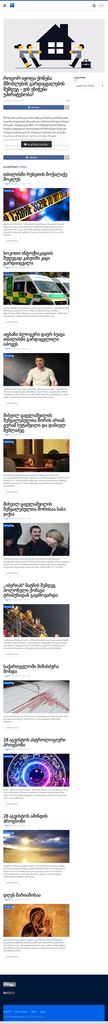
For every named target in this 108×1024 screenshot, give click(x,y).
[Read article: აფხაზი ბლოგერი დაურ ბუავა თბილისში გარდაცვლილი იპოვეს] (36, 369)
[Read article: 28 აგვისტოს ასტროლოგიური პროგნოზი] (36, 770)
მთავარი (8, 191)
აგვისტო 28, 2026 (19, 184)
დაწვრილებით (13, 241)
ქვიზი (33, 1011)
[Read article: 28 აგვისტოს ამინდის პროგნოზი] (36, 846)
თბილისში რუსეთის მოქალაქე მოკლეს (35, 176)
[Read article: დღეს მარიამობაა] (36, 920)
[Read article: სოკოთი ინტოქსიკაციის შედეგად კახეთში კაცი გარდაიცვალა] (36, 288)
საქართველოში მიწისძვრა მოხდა (31, 668)
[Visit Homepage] (12, 5)
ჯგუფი (43, 1011)
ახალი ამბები (21, 1011)
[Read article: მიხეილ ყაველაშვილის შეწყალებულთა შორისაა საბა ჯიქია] (36, 539)
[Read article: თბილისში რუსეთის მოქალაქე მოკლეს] (36, 204)
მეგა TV (7, 184)
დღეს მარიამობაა (21, 895)
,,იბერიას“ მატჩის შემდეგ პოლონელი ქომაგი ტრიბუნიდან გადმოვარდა (30, 590)
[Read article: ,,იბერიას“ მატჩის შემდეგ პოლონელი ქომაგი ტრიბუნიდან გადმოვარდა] (36, 620)
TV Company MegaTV (17, 1017)
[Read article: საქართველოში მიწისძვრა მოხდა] (36, 696)
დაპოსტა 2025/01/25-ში (13, 100)
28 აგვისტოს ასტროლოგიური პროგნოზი (34, 742)
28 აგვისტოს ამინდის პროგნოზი (25, 818)
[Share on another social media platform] (67, 107)
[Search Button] (94, 5)
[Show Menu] (4, 5)
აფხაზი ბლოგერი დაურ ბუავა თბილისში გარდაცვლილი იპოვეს (34, 339)
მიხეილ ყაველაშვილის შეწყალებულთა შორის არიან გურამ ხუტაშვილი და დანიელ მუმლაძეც (34, 422)
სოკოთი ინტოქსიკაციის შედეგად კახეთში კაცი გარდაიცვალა (28, 258)
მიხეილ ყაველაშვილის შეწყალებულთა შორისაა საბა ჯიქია (34, 509)
